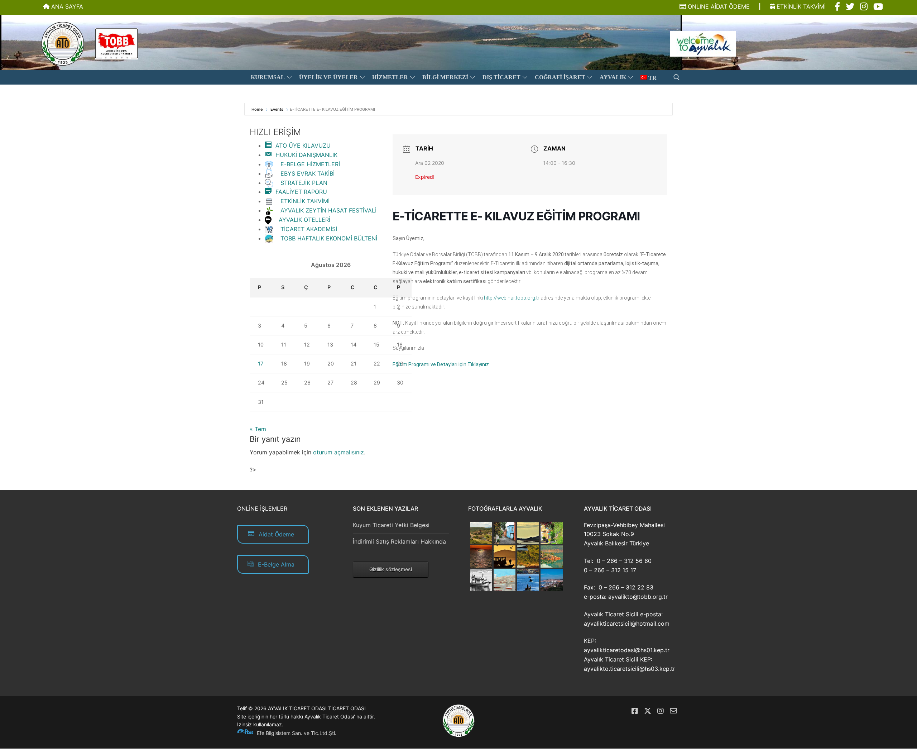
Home (257, 109)
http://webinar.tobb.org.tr (511, 298)
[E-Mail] (673, 710)
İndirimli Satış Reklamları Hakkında (399, 541)
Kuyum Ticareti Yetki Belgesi (391, 525)
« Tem (258, 429)
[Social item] (837, 6)
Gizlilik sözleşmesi (390, 569)
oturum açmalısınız (338, 452)
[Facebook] (634, 710)
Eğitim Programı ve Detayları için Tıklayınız (441, 364)
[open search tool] (676, 77)
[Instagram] (660, 710)
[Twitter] (647, 710)
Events (276, 109)
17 (260, 363)
